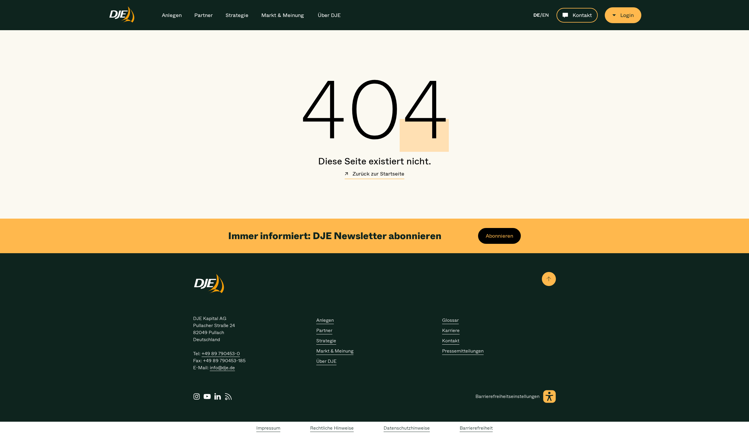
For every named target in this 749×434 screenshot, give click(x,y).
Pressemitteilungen (463, 351)
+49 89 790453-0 (221, 353)
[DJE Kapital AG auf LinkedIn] (217, 396)
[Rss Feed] (228, 396)
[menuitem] (172, 15)
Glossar (450, 320)
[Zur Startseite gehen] (122, 21)
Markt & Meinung (282, 15)
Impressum (268, 428)
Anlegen (172, 15)
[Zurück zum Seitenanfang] (549, 279)
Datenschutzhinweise (407, 428)
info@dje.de (222, 367)
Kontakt (450, 340)
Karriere (451, 330)
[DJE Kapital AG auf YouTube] (207, 396)
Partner (203, 15)
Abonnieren (499, 236)
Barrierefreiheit (476, 428)
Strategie (237, 15)
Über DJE (329, 15)
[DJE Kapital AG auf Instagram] (196, 396)
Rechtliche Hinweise (332, 428)
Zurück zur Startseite (377, 174)
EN (545, 15)
